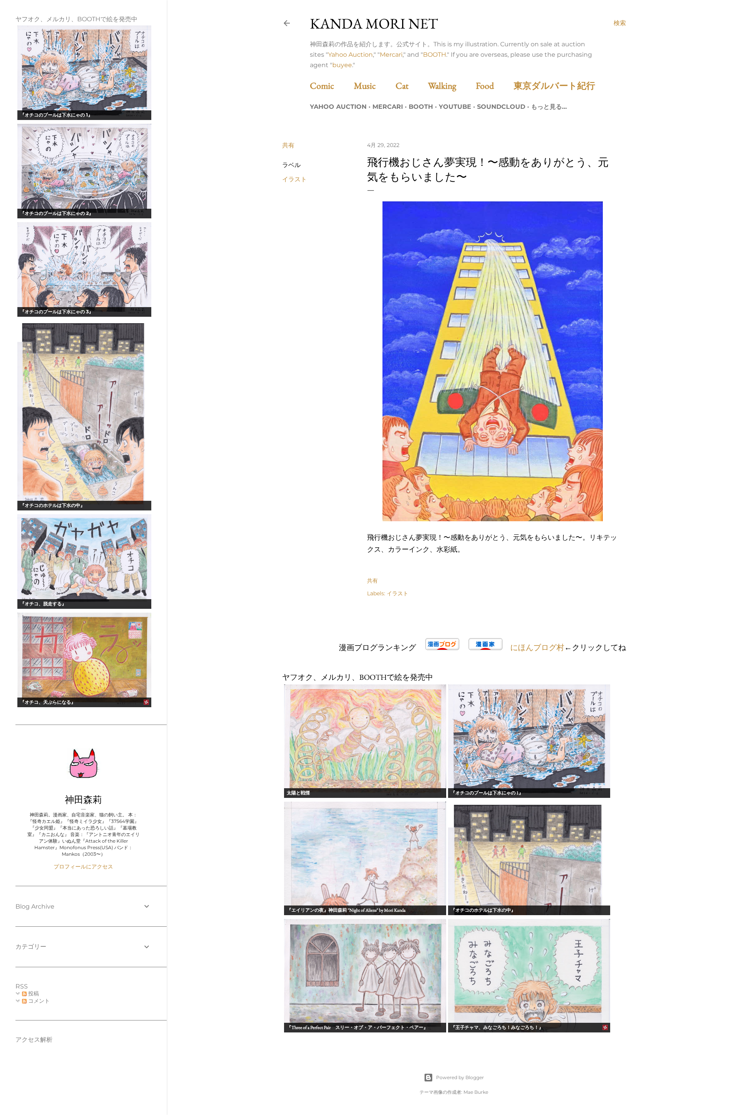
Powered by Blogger (460, 1077)
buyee (342, 65)
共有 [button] (288, 145)
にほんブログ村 (537, 647)
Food (494, 85)
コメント (38, 1000)
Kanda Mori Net (374, 23)
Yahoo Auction (350, 54)
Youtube (455, 106)
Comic (331, 85)
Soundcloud (501, 106)
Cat (411, 85)
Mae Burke (476, 1092)
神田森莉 (83, 800)
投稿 (33, 993)
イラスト (294, 179)
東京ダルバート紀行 (559, 85)
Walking (451, 85)
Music (374, 85)
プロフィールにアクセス (83, 866)
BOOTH (434, 54)
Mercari (391, 54)
